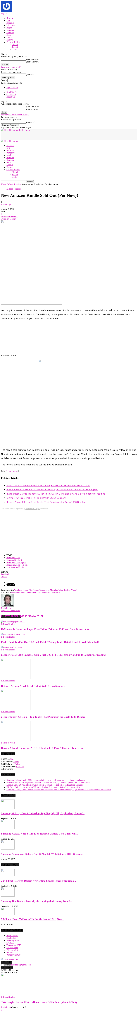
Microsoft (12, 947)
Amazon (10, 30)
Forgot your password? (11, 67)
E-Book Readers (13, 189)
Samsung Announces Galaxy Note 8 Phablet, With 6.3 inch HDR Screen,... (42, 854)
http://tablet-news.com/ (10, 610)
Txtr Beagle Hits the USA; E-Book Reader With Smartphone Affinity (39, 1002)
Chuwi (15, 44)
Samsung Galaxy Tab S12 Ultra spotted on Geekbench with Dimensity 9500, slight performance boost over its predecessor (58, 790)
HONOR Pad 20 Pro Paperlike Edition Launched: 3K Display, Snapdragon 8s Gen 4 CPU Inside (47, 782)
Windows (10, 25)
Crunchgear (12, 471)
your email (30, 74)
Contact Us (11, 94)
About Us (10, 97)
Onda (14, 49)
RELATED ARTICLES (11, 616)
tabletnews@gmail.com (21, 965)
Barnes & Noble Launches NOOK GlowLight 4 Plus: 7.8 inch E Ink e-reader (43, 748)
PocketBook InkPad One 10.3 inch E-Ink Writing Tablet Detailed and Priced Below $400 (52, 489)
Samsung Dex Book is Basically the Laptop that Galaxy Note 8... (36, 901)
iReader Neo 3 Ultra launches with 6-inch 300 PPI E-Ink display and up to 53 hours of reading (55, 493)
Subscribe (20, 766)
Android (10, 23)
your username (32, 59)
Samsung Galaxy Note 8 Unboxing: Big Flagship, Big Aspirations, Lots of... (42, 813)
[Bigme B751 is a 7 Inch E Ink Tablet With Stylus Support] (15, 678)
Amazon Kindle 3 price (16, 562)
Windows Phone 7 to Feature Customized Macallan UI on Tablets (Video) (45, 590)
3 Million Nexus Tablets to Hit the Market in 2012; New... (32, 919)
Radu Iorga (6, 204)
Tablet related (13, 945)
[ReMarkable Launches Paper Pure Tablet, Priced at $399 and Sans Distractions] (13, 622)
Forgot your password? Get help (15, 115)
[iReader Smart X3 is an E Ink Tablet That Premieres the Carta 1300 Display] (15, 709)
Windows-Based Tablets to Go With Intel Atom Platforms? (36, 592)
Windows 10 (13, 955)
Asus (8, 35)
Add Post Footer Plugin (32, 509)
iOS (8, 20)
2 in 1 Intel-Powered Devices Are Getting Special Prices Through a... (38, 880)
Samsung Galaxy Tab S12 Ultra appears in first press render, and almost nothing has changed (45, 780)
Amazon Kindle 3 (14, 560)
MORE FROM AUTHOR (32, 616)
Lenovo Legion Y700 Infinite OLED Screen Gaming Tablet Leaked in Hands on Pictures (44, 785)
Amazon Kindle (13, 557)
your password (32, 62)
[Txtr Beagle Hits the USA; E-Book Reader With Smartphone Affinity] (17, 994)
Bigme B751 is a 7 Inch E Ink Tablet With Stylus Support (35, 497)
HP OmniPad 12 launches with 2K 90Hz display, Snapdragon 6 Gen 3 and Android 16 (43, 787)
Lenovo (9, 37)
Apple (9, 28)
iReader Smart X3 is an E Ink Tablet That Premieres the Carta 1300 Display (45, 502)
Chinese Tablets (13, 42)
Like (12, 759)
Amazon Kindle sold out (16, 565)
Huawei (9, 40)
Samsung (10, 32)
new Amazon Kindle (15, 567)
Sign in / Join (12, 87)
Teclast (15, 47)
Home (3, 184)
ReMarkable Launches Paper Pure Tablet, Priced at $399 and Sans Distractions (48, 485)
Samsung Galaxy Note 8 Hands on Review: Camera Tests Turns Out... (39, 833)
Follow (16, 762)
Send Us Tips (12, 92)
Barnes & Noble (8, 743)
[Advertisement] (32, 135)
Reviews (10, 18)
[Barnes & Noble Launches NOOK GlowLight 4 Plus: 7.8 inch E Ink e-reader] (15, 740)
